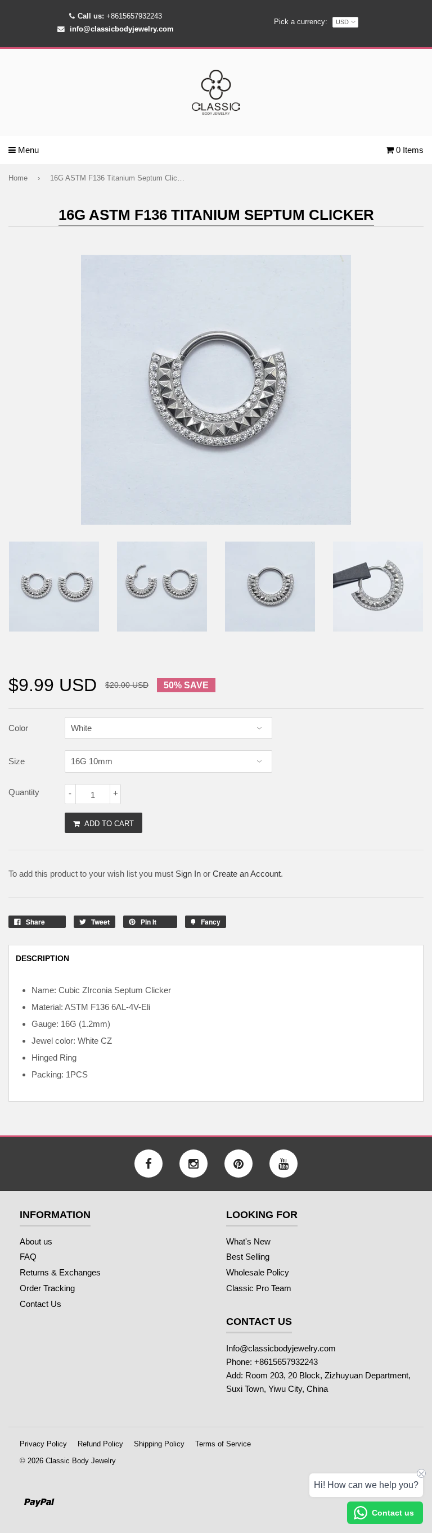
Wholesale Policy (257, 1272)
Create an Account (247, 873)
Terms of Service (223, 1444)
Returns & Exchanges (60, 1272)
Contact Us (40, 1304)
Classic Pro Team (258, 1288)
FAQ (28, 1256)
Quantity (23, 792)
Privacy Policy (43, 1444)
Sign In (188, 873)
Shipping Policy (159, 1444)
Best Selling (247, 1256)
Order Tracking (47, 1288)
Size (16, 761)
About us (36, 1241)
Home (18, 178)
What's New (248, 1241)
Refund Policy (100, 1444)
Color (18, 728)
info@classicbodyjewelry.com (122, 29)
